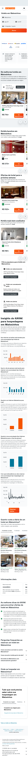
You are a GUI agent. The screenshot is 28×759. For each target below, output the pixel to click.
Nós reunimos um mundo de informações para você (10, 751)
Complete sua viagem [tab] (9, 702)
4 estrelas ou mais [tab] (7, 530)
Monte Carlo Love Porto (9, 155)
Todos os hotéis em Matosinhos (9, 723)
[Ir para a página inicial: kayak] (10, 8)
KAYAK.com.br (6, 729)
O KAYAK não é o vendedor (9, 748)
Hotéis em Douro (18, 730)
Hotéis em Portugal (9, 730)
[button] (2, 8)
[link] (11, 276)
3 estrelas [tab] (17, 530)
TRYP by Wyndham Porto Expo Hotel (12, 106)
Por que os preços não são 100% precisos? (11, 754)
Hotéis (12, 729)
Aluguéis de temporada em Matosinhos (13, 713)
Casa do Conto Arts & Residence (11, 242)
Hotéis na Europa (19, 729)
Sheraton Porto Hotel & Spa (10, 200)
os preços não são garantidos (8, 743)
